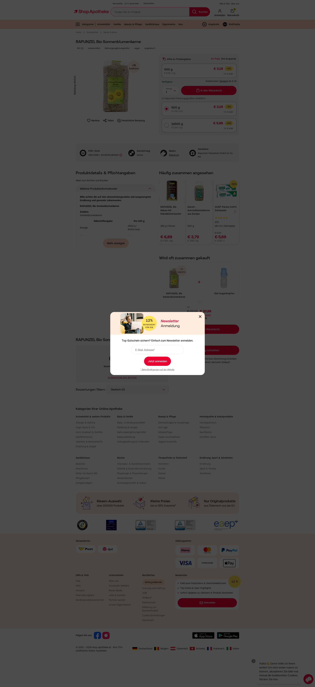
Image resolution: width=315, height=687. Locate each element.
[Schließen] (200, 316)
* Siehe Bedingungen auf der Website (157, 369)
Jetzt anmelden (157, 361)
